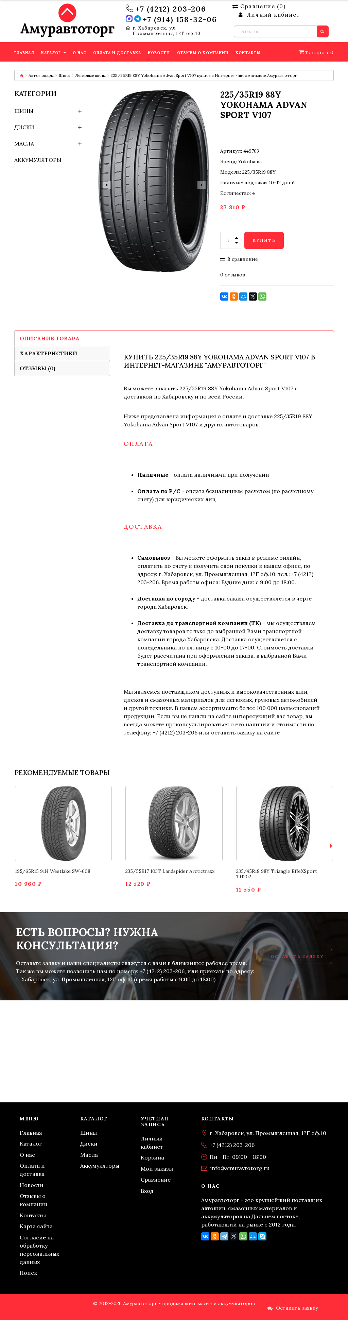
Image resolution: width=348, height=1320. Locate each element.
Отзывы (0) (37, 368)
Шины (64, 75)
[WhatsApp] (262, 296)
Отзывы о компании (34, 1199)
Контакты (33, 1215)
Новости (32, 1185)
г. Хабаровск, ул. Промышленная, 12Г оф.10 (167, 31)
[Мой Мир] (243, 296)
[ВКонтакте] (224, 296)
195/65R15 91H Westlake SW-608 (52, 871)
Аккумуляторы (38, 159)
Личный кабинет (152, 1142)
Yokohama (250, 161)
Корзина (152, 1157)
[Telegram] (224, 1236)
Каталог (31, 1143)
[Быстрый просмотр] (71, 835)
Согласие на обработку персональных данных (39, 1249)
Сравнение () (262, 6)
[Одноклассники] (234, 296)
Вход (147, 1190)
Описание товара (50, 338)
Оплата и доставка (32, 1169)
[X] (253, 296)
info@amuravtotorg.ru (239, 1168)
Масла (24, 143)
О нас (27, 1154)
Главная (31, 1132)
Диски (24, 127)
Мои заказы (157, 1168)
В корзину (63, 811)
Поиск (28, 1272)
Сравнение (156, 1179)
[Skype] (262, 1236)
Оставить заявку (297, 956)
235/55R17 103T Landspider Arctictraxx (169, 871)
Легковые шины (90, 75)
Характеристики (48, 353)
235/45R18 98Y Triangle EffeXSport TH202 (276, 874)
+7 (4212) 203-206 (171, 9)
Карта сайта (36, 1226)
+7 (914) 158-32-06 (180, 19)
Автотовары (41, 75)
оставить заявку (233, 732)
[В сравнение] (55, 835)
